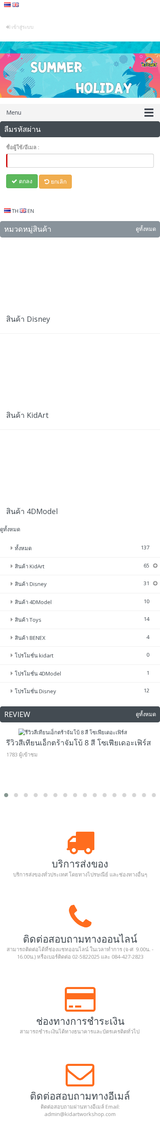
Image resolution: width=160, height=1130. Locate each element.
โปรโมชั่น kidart (34, 655)
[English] (15, 4)
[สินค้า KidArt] (80, 374)
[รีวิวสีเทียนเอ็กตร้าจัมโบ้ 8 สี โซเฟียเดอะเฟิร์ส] (80, 733)
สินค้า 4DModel (32, 511)
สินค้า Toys (28, 619)
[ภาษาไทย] (8, 4)
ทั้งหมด (23, 548)
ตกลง (24, 181)
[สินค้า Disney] (80, 277)
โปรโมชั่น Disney (35, 691)
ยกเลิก (57, 181)
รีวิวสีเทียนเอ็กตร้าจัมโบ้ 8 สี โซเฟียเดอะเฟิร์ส (78, 742)
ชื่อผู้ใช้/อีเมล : (22, 147)
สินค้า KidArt (27, 415)
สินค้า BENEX (30, 637)
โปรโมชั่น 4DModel (38, 673)
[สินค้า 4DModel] (80, 470)
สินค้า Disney (28, 319)
